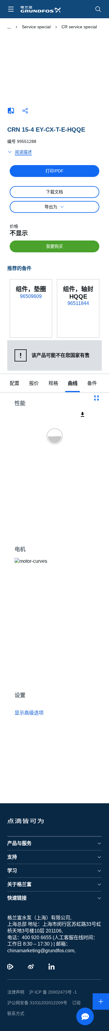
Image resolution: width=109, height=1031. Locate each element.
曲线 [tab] (73, 383)
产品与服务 (19, 854)
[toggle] (11, 9)
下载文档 (54, 192)
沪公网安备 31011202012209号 (34, 1013)
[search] (98, 9)
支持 (12, 867)
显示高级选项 (29, 713)
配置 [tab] (14, 383)
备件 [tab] (92, 383)
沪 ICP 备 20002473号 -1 (50, 1002)
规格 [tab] (53, 383)
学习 (12, 881)
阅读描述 (23, 152)
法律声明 (15, 1002)
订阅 (71, 1013)
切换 (9, 27)
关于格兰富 (19, 895)
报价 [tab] (34, 383)
